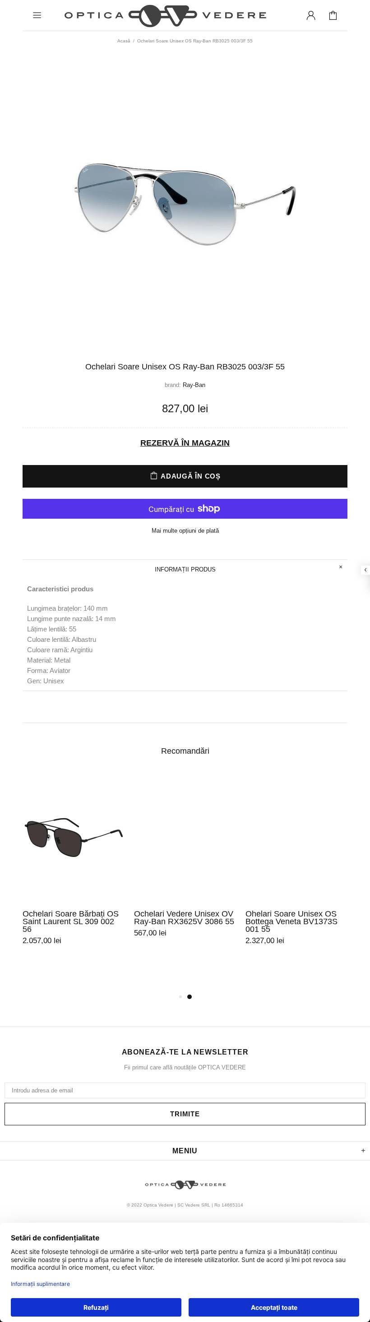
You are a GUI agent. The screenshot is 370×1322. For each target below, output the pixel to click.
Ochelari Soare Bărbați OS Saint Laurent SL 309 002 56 (71, 921)
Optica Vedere (164, 15)
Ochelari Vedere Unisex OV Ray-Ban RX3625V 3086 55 (184, 918)
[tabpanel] (74, 869)
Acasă (123, 40)
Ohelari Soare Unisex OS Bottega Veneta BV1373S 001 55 (291, 921)
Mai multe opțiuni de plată (185, 530)
